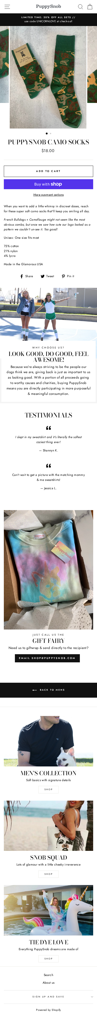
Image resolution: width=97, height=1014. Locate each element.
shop (48, 874)
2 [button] (51, 134)
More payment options (48, 194)
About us (49, 982)
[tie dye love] (48, 910)
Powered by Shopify (48, 1010)
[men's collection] (48, 741)
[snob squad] (48, 826)
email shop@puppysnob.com (47, 658)
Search (48, 975)
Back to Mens (52, 690)
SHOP (48, 789)
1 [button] (47, 134)
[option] (48, 20)
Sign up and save (48, 996)
